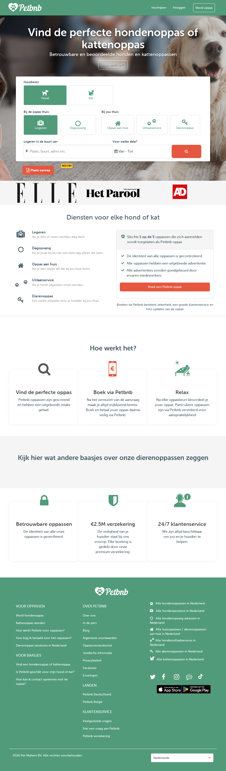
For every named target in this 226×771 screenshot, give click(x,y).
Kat (91, 98)
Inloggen (179, 7)
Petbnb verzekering (96, 736)
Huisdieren (31, 82)
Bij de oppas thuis (36, 112)
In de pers (90, 623)
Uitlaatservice (152, 128)
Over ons (89, 615)
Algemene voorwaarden (100, 638)
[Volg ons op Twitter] (153, 678)
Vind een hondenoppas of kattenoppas (43, 664)
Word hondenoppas (30, 615)
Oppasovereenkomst (97, 645)
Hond (45, 98)
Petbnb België (92, 702)
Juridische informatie (97, 653)
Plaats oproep (40, 170)
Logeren (41, 128)
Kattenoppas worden (30, 623)
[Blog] (189, 678)
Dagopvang (78, 128)
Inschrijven (158, 7)
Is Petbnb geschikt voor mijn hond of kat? (45, 672)
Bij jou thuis (110, 112)
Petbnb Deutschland (97, 694)
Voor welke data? (125, 141)
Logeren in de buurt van (40, 141)
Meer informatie (34, 179)
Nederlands (161, 758)
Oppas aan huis (117, 128)
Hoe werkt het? (113, 65)
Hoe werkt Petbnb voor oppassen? (40, 630)
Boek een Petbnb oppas (165, 287)
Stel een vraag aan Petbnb (101, 728)
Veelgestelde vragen (97, 721)
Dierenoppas (185, 128)
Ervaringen (90, 675)
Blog (86, 630)
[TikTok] (200, 678)
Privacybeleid (92, 660)
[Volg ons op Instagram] (176, 678)
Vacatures (89, 668)
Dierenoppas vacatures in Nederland (41, 645)
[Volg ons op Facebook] (163, 678)
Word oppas (204, 7)
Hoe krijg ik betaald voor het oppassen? (43, 638)
